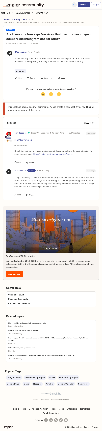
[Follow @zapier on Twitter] (61, 420)
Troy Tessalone (21, 133)
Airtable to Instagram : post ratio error (21, 348)
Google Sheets (14, 377)
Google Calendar (66, 384)
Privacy (95, 427)
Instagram (20, 71)
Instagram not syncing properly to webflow (23, 330)
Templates (85, 409)
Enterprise (72, 409)
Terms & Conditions (41, 399)
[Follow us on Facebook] (46, 420)
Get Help (5, 13)
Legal (86, 427)
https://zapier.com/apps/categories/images (53, 154)
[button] (84, 4)
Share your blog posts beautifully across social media (27, 323)
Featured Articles (15, 326)
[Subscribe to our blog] (56, 420)
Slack (26, 384)
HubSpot (37, 384)
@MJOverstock (24, 140)
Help (24, 409)
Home (7, 19)
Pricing (15, 409)
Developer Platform (38, 409)
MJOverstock (21, 52)
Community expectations (20, 303)
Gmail (52, 377)
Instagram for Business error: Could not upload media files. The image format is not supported (41, 355)
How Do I (27, 19)
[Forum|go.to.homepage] (24, 4)
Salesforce (83, 384)
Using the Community (18, 299)
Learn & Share (23, 13)
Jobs (61, 409)
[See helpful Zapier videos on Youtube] (66, 420)
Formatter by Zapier (68, 377)
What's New (42, 13)
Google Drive (13, 384)
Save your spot (14, 274)
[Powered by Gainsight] (51, 394)
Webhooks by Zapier (35, 377)
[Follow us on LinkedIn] (51, 420)
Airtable (49, 384)
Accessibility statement (60, 399)
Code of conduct (16, 295)
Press (53, 409)
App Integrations (51, 413)
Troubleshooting (15, 333)
